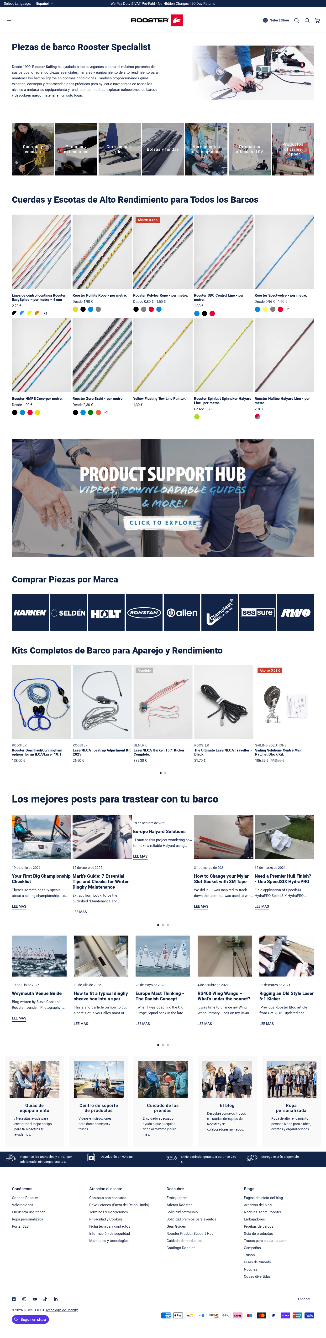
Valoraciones (22, 1205)
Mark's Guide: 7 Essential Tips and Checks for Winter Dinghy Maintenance (101, 881)
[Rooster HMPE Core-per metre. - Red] (30, 412)
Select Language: (17, 3)
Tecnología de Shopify (62, 1310)
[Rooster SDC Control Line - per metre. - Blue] (197, 313)
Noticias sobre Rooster (262, 1212)
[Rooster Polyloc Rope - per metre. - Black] (136, 309)
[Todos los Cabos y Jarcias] (33, 149)
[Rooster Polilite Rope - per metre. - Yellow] (75, 309)
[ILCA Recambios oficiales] (250, 149)
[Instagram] (24, 1299)
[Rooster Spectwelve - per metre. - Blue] (257, 309)
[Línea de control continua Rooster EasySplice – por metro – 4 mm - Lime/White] (30, 313)
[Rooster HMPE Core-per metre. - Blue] (22, 412)
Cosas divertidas (257, 1276)
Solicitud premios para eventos (191, 1219)
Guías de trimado (257, 1262)
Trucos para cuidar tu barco (266, 1241)
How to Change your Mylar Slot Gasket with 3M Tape (221, 878)
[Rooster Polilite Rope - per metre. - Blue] (91, 309)
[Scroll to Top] (317, 1312)
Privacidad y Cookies (106, 1219)
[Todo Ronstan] (144, 612)
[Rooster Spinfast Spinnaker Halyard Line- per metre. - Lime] (197, 417)
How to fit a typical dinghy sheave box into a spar (101, 996)
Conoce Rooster (25, 1198)
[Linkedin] (56, 1299)
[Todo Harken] (30, 612)
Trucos (249, 1255)
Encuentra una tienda (28, 1212)
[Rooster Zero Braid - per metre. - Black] (75, 412)
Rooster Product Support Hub (190, 1233)
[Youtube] (35, 1299)
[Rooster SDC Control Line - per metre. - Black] (204, 313)
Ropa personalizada (27, 1219)
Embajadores (177, 1198)
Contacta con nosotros (107, 1198)
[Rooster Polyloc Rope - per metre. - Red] (151, 309)
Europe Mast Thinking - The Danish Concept (160, 996)
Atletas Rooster (179, 1205)
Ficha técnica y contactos (109, 1226)
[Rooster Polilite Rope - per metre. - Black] (83, 309)
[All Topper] (293, 149)
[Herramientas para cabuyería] (206, 149)
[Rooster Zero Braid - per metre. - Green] (91, 412)
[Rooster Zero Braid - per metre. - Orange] (98, 412)
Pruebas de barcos (258, 1226)
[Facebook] (14, 1299)
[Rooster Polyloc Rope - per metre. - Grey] (144, 309)
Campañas (252, 1248)
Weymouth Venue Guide (37, 993)
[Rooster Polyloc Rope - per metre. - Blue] (159, 309)
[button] (317, 20)
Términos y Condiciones (108, 1212)
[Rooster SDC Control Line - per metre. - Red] (212, 313)
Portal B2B (20, 1226)
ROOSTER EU (34, 1310)
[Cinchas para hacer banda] (120, 149)
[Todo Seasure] (257, 612)
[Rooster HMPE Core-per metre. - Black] (15, 412)
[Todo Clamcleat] (219, 612)
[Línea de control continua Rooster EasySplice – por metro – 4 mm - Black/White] (15, 313)
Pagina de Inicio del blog (263, 1198)
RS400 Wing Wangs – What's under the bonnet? (224, 996)
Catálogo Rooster (181, 1248)
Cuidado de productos (184, 1241)
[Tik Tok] (45, 1299)
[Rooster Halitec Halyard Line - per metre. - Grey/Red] (257, 417)
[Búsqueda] (296, 20)
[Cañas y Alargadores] (76, 149)
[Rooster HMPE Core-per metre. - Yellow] (38, 412)
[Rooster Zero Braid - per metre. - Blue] (83, 412)
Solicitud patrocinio (182, 1212)
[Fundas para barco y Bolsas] (163, 149)
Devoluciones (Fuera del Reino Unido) (119, 1205)
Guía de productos (258, 1233)
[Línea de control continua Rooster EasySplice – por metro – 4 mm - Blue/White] (22, 313)
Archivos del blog (258, 1205)
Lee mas (19, 906)
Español (304, 1299)
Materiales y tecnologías (109, 1241)
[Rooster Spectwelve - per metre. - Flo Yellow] (265, 309)
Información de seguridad (109, 1233)
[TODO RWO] (295, 612)
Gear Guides (176, 1226)
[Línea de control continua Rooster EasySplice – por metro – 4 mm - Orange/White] (38, 313)
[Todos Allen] (182, 612)
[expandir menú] (9, 20)
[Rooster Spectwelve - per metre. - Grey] (273, 309)
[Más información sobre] (163, 498)
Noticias (251, 1269)
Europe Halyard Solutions (159, 831)
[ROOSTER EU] (157, 20)
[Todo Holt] (106, 612)
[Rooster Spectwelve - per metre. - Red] (280, 309)
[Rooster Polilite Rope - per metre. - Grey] (98, 309)
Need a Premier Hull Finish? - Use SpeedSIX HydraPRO (283, 878)
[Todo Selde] (68, 612)
